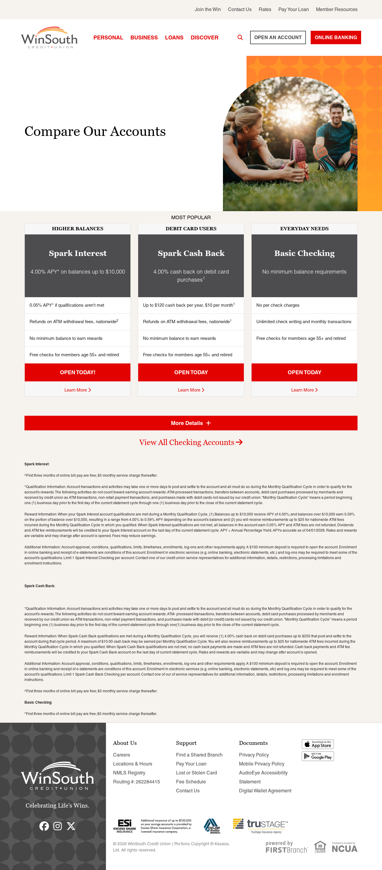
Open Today (191, 372)
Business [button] (144, 37)
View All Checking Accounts (186, 442)
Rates (265, 9)
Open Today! (78, 372)
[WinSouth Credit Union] (49, 37)
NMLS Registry (129, 773)
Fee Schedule (191, 782)
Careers (121, 755)
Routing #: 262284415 (136, 782)
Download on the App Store (318, 744)
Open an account (278, 37)
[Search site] (240, 37)
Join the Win (208, 9)
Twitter (71, 826)
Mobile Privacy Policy (261, 764)
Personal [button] (108, 37)
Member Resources (337, 9)
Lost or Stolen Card (196, 773)
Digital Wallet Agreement (265, 791)
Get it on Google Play (318, 756)
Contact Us (240, 9)
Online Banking (336, 37)
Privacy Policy (254, 755)
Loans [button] (174, 37)
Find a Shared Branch (199, 755)
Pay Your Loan (293, 9)
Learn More (76, 389)
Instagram (57, 826)
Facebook (44, 826)
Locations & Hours (132, 764)
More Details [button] (187, 423)
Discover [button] (204, 37)
